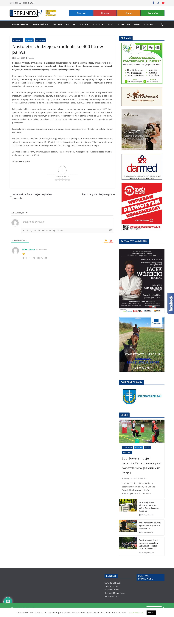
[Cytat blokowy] (47, 230)
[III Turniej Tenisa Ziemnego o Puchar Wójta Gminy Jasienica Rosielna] (128, 508)
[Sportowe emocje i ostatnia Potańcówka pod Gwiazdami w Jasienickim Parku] (141, 431)
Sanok (129, 13)
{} (58, 230)
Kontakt (148, 24)
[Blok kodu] (50, 230)
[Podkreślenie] (31, 230)
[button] (47, 24)
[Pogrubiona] (24, 230)
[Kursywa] (27, 230)
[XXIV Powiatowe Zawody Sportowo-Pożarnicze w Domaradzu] (128, 528)
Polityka (70, 24)
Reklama (57, 24)
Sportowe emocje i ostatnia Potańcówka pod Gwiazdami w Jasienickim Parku (141, 465)
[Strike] (35, 230)
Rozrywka (98, 24)
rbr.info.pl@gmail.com (115, 593)
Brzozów (81, 13)
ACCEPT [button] (151, 612)
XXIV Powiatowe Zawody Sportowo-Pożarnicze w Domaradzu (150, 525)
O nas (137, 24)
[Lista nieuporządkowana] (43, 230)
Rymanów (153, 13)
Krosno (105, 13)
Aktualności (39, 24)
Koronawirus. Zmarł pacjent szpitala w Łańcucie (32, 196)
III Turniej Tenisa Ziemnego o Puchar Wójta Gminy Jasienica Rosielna (149, 506)
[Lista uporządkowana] (39, 230)
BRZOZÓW (29, 40)
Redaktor (31, 58)
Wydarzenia (124, 24)
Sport (110, 24)
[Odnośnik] (54, 230)
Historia (84, 24)
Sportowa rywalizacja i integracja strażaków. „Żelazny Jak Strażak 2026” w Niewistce (149, 544)
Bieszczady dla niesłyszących (97, 194)
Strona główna (20, 24)
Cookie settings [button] (136, 612)
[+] (61, 230)
